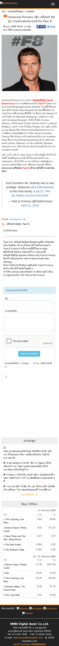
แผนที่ (16, 644)
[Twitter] (27, 613)
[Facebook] (50, 608)
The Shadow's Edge (14, 549)
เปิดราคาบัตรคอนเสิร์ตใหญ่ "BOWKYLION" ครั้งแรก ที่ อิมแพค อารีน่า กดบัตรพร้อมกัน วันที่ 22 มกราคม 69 (27, 454)
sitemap (25, 644)
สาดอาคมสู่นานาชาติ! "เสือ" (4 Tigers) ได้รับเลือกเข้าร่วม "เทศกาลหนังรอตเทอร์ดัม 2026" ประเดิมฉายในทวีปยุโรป (27, 466)
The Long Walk (12, 595)
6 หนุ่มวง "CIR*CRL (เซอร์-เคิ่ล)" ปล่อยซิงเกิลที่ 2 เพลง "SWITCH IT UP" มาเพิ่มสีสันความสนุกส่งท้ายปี (29, 478)
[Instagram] (36, 608)
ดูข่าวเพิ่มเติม (28, 494)
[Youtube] (23, 608)
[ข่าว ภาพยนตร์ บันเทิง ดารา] (9, 2)
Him (7, 573)
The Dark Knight (13, 544)
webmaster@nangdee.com (28, 637)
